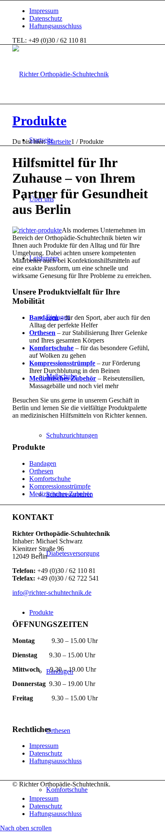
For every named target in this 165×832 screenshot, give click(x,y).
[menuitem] (91, 11)
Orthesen (42, 332)
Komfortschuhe (51, 347)
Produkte (39, 120)
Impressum (43, 10)
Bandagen (43, 317)
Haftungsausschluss (55, 26)
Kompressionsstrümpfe (62, 363)
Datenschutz (45, 18)
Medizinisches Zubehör (62, 378)
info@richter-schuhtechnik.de (51, 592)
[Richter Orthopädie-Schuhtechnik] (60, 74)
